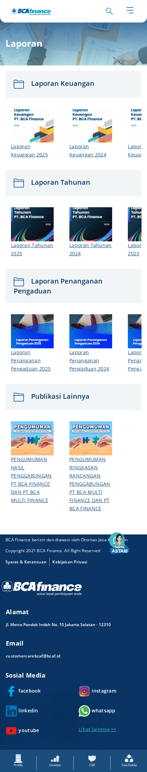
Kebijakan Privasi (69, 562)
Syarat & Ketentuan (25, 562)
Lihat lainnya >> (98, 729)
